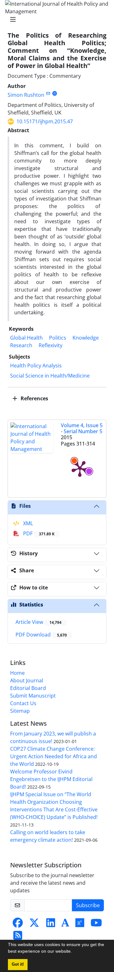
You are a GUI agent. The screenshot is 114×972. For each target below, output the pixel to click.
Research (21, 345)
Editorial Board (28, 688)
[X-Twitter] (34, 924)
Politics (57, 337)
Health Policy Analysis (36, 365)
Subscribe (88, 905)
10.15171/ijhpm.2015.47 (44, 121)
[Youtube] (96, 924)
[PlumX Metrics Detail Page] (80, 468)
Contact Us (23, 703)
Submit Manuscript (33, 695)
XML (27, 523)
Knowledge (86, 337)
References (33, 398)
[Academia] (65, 924)
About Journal (26, 680)
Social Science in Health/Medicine (50, 375)
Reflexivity (50, 345)
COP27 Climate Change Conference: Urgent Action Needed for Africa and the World (53, 756)
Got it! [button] (18, 964)
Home (17, 672)
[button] (74, 952)
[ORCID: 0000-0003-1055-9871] (55, 93)
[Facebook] (17, 924)
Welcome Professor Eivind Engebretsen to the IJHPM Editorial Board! (51, 779)
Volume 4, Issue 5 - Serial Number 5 (82, 428)
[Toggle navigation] (55, 19)
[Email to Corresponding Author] (48, 93)
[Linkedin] (50, 924)
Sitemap (20, 710)
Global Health (26, 337)
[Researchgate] (79, 924)
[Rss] (17, 937)
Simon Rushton (26, 94)
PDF (38, 533)
